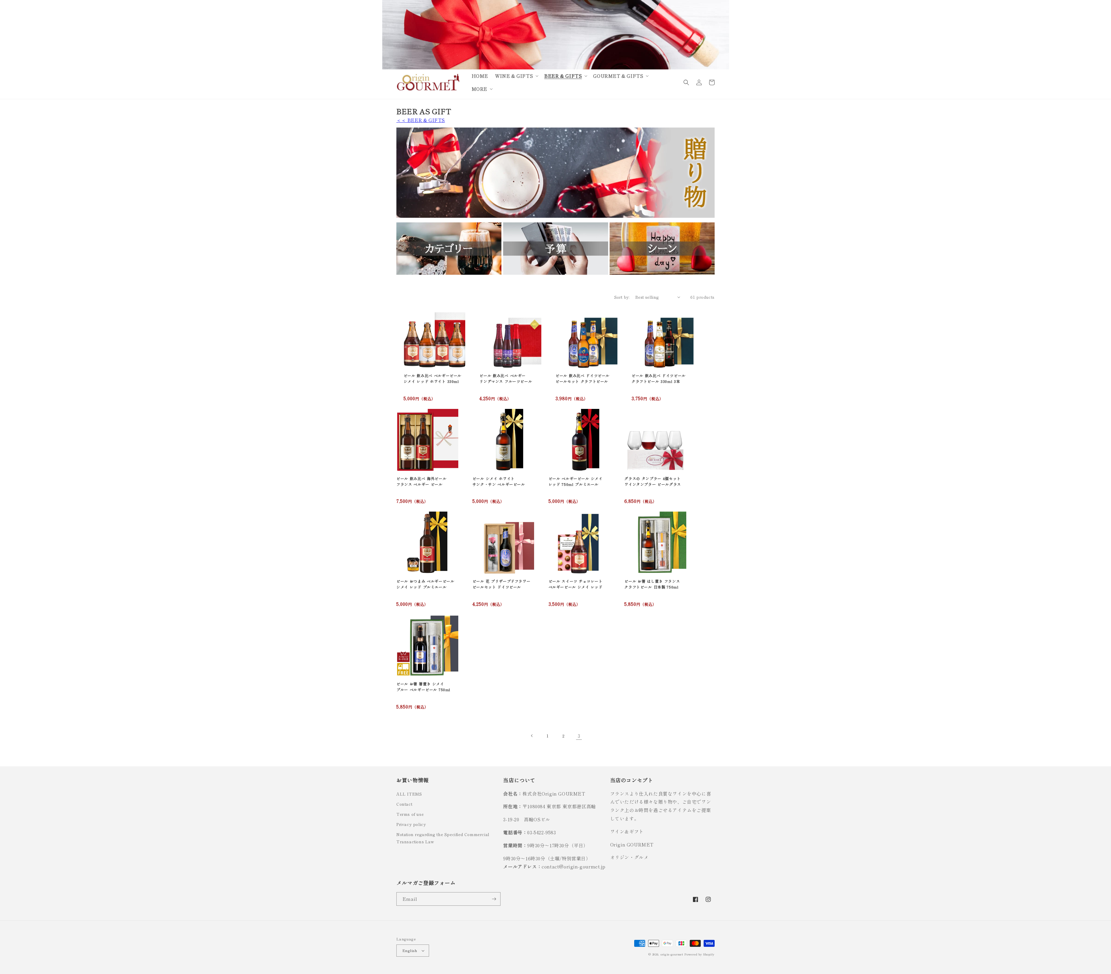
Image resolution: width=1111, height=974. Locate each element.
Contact (404, 804)
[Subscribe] (494, 899)
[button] (516, 75)
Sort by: (622, 297)
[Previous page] (532, 735)
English (409, 950)
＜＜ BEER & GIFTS (420, 120)
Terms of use (410, 814)
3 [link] (579, 735)
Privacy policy (411, 824)
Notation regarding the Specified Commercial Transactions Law (443, 837)
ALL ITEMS (409, 794)
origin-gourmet (672, 954)
